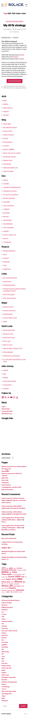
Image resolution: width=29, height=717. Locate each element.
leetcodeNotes (7, 142)
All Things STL (6, 469)
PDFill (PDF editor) (9, 294)
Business (5, 609)
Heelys (8, 579)
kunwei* (5, 138)
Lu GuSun (6, 145)
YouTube (6, 115)
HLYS (14, 579)
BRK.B (24, 570)
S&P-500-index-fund (9, 88)
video (3, 696)
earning (4, 626)
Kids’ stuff (5, 480)
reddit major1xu (8, 108)
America (4, 605)
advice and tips (7, 602)
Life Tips (4, 663)
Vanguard (18, 88)
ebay (4, 374)
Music (4, 670)
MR (11, 586)
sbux (6, 588)
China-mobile (7, 574)
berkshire (19, 568)
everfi (5, 254)
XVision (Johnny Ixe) (9, 235)
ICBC (12, 582)
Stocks (4, 684)
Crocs (11, 576)
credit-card (4, 577)
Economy (5, 628)
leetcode (6, 216)
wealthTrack (7, 269)
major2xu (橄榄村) (8, 149)
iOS (3, 649)
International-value (12, 86)
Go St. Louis (7, 341)
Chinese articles (7, 621)
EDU (22, 577)
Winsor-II (24, 88)
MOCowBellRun (8, 352)
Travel (4, 689)
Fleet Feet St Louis (9, 337)
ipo (24, 582)
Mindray (5, 586)
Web (3, 698)
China (14, 572)
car (3, 612)
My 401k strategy (14, 25)
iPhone (18, 581)
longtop (11, 584)
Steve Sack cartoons (9, 298)
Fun (3, 640)
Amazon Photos (8, 307)
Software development (9, 682)
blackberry (19, 570)
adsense (5, 370)
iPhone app (5, 651)
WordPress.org (7, 413)
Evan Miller (6, 202)
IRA (2, 584)
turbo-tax (3, 592)
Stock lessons (6, 485)
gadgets (4, 644)
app (7, 568)
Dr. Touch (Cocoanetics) (10, 194)
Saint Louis (5, 675)
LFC (4, 584)
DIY (3, 623)
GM (26, 577)
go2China (5, 478)
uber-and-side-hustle (9, 691)
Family (4, 633)
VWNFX (15, 57)
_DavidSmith (7, 242)
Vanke (8, 592)
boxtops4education (9, 285)
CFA (10, 572)
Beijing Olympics (7, 607)
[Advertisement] (14, 435)
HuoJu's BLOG (7, 131)
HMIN (19, 579)
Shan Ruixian (7, 164)
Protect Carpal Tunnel (10, 318)
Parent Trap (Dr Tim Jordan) (12, 153)
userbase (6, 231)
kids (3, 658)
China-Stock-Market (17, 574)
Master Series (6, 665)
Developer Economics (10, 191)
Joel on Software (8, 205)
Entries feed (6, 409)
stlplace (9, 29)
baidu (15, 568)
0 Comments (15, 32)
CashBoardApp (8, 314)
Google (3, 579)
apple (11, 568)
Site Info (4, 679)
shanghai (12, 588)
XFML (21, 592)
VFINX (21, 55)
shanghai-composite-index (8, 590)
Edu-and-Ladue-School (9, 630)
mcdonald (16, 584)
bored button (7, 281)
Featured (5, 635)
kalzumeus (6, 213)
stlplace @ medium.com (10, 167)
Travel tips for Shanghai (17, 508)
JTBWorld (6, 209)
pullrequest (6, 262)
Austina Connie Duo (9, 310)
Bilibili (5, 100)
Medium (5, 104)
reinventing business (9, 156)
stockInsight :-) (8, 385)
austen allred (7, 124)
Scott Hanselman (8, 227)
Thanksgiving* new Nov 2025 (11, 487)
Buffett (5, 572)
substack (6, 111)
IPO (3, 654)
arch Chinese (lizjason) (10, 278)
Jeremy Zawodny (8, 135)
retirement (5, 482)
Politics (4, 672)
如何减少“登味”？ (7, 548)
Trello (4, 265)
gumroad (6, 258)
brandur (5, 180)
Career (4, 614)
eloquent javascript (9, 198)
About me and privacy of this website (14, 466)
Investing (5, 647)
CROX (18, 576)
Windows (5, 700)
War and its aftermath (9, 538)
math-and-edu (6, 668)
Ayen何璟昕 (5, 471)
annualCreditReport (9, 251)
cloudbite (6, 183)
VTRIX (21, 59)
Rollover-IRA (21, 86)
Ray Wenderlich (8, 224)
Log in (3, 406)
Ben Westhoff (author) (10, 127)
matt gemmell (7, 220)
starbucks (20, 590)
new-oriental (17, 586)
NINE (23, 586)
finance (4, 637)
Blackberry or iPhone (8, 530)
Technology (6, 686)
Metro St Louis (7, 345)
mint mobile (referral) (9, 381)
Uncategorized (7, 693)
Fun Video (5, 642)
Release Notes (7, 160)
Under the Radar (8, 171)
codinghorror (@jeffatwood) (12, 187)
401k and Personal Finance (14, 21)
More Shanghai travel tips (17, 514)
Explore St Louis (8, 334)
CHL (23, 574)
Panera (3, 588)
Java (3, 656)
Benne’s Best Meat (9, 330)
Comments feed (7, 411)
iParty (3, 522)
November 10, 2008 (20, 29)
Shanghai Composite (9, 677)
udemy (5, 321)
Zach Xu (5, 238)
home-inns (6, 582)
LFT (7, 584)
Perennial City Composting (11, 356)
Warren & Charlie (7, 489)
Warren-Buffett (15, 592)
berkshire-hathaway (9, 570)
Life (3, 661)
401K (5, 86)
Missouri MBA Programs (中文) (12, 348)
